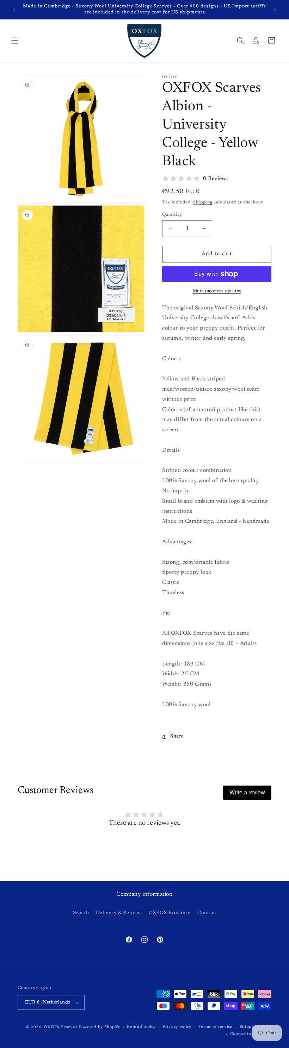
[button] (15, 40)
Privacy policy (176, 1027)
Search (81, 913)
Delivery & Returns (119, 913)
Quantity (172, 214)
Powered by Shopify (99, 1027)
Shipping (203, 202)
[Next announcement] (275, 9)
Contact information (250, 1034)
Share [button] (177, 736)
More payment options (217, 291)
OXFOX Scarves (60, 1027)
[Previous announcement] (13, 9)
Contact (206, 913)
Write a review (247, 792)
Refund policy (141, 1027)
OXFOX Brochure (169, 913)
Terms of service (215, 1027)
